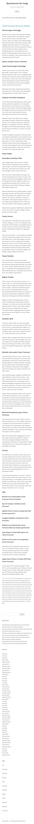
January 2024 (5, 713)
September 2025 (6, 672)
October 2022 (5, 744)
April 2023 (4, 732)
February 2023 (6, 736)
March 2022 (5, 752)
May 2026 (4, 656)
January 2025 (5, 689)
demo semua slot (9, 584)
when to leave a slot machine (17, 601)
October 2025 (5, 670)
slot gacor (4, 786)
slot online (4, 769)
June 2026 (4, 653)
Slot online (5, 810)
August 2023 (5, 724)
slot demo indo (12, 597)
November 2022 (6, 742)
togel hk (4, 777)
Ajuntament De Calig (17, 3)
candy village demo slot (8, 582)
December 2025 (6, 666)
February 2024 (6, 711)
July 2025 (4, 676)
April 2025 (4, 682)
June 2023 (4, 728)
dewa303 (4, 802)
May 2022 (4, 748)
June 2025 (4, 678)
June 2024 (4, 703)
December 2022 (6, 740)
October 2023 (5, 719)
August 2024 (5, 699)
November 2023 (6, 717)
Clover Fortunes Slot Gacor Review (16, 26)
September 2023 (6, 722)
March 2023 (5, 734)
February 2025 (6, 686)
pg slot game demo (21, 593)
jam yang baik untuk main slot (21, 590)
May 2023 (4, 730)
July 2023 (4, 726)
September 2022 (6, 746)
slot (3, 765)
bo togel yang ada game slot (22, 580)
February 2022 (6, 755)
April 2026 (4, 658)
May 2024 (4, 705)
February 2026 (6, 662)
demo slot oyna (18, 584)
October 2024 (5, 695)
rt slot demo (9, 595)
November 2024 (6, 693)
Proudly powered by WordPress (17, 821)
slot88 (3, 794)
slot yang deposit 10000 (22, 597)
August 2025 (5, 674)
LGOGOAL (4, 773)
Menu (17, 11)
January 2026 (5, 664)
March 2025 (5, 684)
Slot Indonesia (18, 578)
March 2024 (5, 709)
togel (3, 781)
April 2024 (4, 707)
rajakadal (4, 790)
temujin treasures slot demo (20, 599)
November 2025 (6, 668)
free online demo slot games (20, 588)
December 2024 (6, 691)
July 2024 (4, 701)
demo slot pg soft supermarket (17, 586)
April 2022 (4, 750)
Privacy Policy (5, 821)
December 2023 (6, 715)
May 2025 (4, 680)
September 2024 (6, 697)
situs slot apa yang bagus (19, 595)
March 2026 (5, 660)
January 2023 (5, 738)
